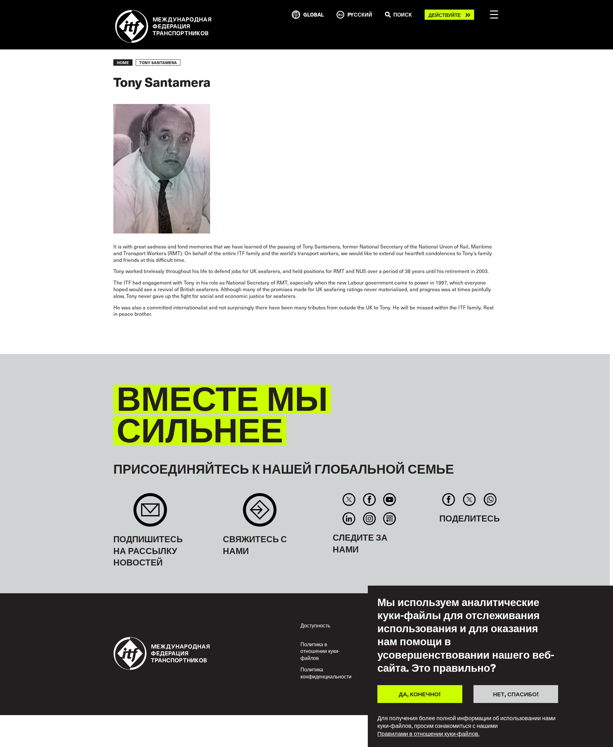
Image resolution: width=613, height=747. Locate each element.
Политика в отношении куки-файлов (320, 651)
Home (123, 62)
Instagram (369, 518)
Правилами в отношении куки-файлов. (428, 733)
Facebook (369, 499)
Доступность (315, 625)
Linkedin (349, 518)
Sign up (150, 513)
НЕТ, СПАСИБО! (516, 694)
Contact (259, 513)
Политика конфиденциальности (326, 672)
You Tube (389, 499)
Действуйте (444, 14)
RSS (389, 518)
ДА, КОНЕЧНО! (420, 694)
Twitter (349, 499)
